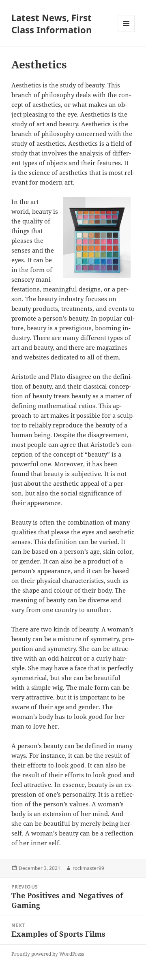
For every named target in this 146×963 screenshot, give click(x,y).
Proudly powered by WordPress (47, 953)
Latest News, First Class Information (51, 23)
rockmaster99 (88, 868)
